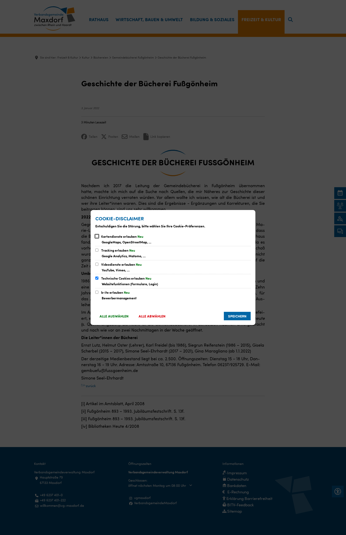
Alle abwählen (152, 316)
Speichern (237, 316)
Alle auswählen (114, 316)
